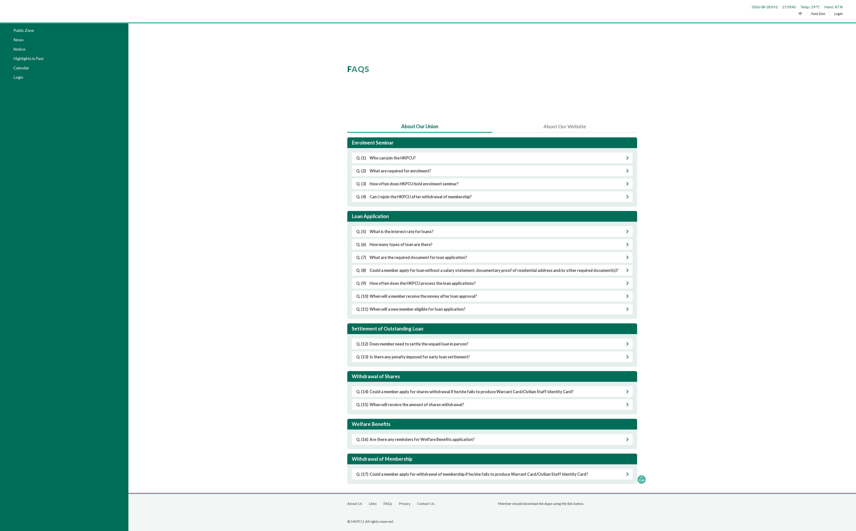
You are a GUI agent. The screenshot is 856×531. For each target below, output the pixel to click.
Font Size (818, 14)
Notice (19, 49)
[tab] (419, 128)
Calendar (21, 67)
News (18, 39)
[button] (65, 39)
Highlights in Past (28, 58)
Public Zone (23, 30)
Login (838, 14)
